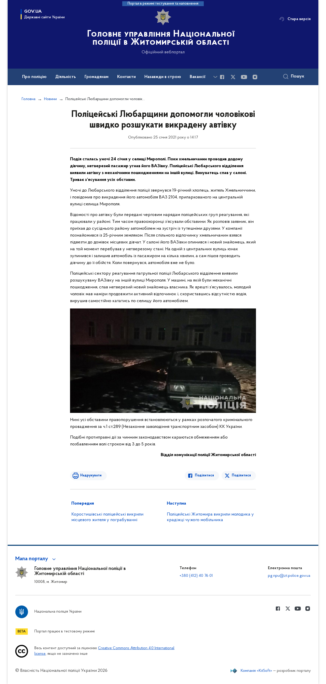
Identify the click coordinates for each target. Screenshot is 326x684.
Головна (28, 99)
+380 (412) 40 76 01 (196, 576)
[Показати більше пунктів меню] (215, 77)
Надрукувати (91, 475)
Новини (50, 99)
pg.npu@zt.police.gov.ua (289, 576)
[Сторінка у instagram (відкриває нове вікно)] (255, 77)
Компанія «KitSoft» (256, 671)
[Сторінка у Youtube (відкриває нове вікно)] (244, 77)
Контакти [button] (126, 77)
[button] (36, 559)
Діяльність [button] (65, 77)
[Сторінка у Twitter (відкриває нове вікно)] (233, 77)
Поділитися (204, 475)
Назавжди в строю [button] (162, 77)
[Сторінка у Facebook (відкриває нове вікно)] (222, 77)
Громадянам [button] (96, 77)
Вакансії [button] (198, 77)
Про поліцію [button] (34, 77)
